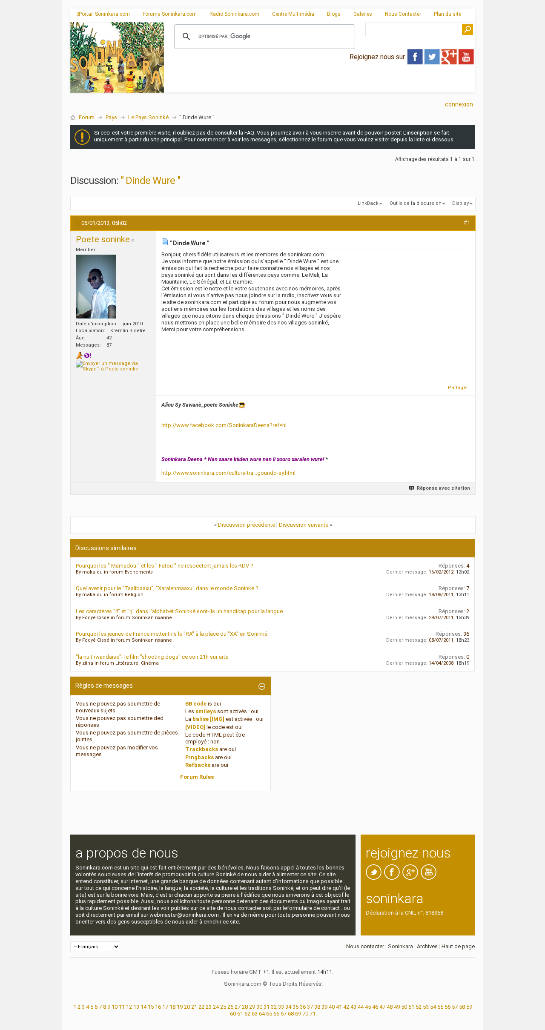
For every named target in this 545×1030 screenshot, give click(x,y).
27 (238, 1007)
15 (151, 1007)
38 (317, 1007)
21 (194, 1007)
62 (247, 1013)
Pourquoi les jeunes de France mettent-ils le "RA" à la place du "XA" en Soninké (171, 634)
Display (460, 203)
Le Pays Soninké (148, 117)
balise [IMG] (208, 719)
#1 (467, 222)
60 (233, 1013)
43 (353, 1007)
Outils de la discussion (416, 203)
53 (426, 1007)
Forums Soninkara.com (170, 14)
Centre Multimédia (293, 14)
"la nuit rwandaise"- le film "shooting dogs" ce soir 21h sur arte (152, 657)
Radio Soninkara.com (234, 14)
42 (346, 1007)
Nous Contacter (403, 14)
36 (303, 1007)
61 (240, 1013)
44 (361, 1007)
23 (209, 1007)
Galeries (362, 14)
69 (298, 1013)
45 (368, 1007)
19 (180, 1007)
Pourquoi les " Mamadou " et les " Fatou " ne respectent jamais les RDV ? (164, 565)
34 (288, 1007)
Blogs (334, 14)
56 (447, 1007)
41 (339, 1007)
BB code (196, 703)
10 (115, 1007)
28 (245, 1007)
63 (255, 1013)
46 (375, 1007)
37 (310, 1007)
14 (143, 1007)
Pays (111, 117)
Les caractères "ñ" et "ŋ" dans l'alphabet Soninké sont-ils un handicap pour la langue (179, 611)
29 (252, 1007)
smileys (205, 711)
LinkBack (368, 203)
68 (291, 1013)
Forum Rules (197, 777)
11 (122, 1007)
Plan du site (447, 14)
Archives (427, 946)
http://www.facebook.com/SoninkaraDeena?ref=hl (224, 425)
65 (269, 1013)
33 (281, 1007)
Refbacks (197, 765)
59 (469, 1007)
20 (187, 1007)
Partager (458, 387)
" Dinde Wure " (150, 180)
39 (324, 1007)
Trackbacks (201, 749)
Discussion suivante (303, 525)
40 (332, 1007)
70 (305, 1013)
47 (382, 1007)
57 (455, 1007)
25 (223, 1007)
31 (267, 1007)
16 (158, 1007)
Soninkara (400, 946)
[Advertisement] (319, 85)
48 (390, 1007)
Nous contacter (365, 946)
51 (411, 1007)
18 (172, 1007)
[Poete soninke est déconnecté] (96, 286)
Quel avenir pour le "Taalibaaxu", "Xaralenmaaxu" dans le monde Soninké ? (167, 588)
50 (404, 1007)
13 (136, 1007)
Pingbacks (199, 757)
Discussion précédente (246, 525)
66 (276, 1013)
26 (230, 1007)
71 (313, 1013)
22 (201, 1007)
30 (259, 1007)
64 (262, 1013)
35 (295, 1007)
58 (462, 1007)
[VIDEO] (195, 727)
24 (216, 1007)
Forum (87, 117)
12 (129, 1007)
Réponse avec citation (443, 488)
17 (165, 1007)
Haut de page (458, 946)
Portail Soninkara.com (104, 14)
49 (397, 1007)
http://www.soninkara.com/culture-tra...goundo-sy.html (228, 473)
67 (284, 1013)
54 (433, 1007)
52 (419, 1007)
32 (274, 1007)
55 (440, 1007)
